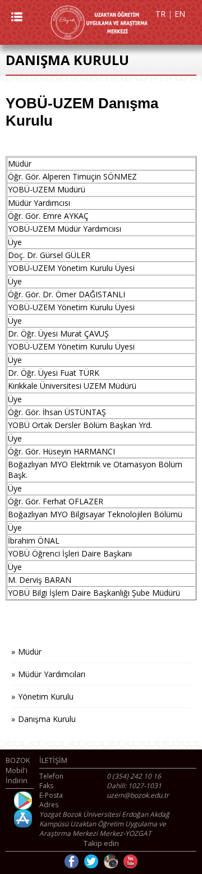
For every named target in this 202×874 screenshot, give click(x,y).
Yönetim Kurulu (46, 696)
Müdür (30, 651)
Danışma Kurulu (47, 719)
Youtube (130, 861)
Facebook (72, 861)
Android (23, 800)
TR (160, 13)
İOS (23, 818)
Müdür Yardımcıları (51, 674)
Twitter (91, 861)
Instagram (111, 861)
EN (180, 13)
